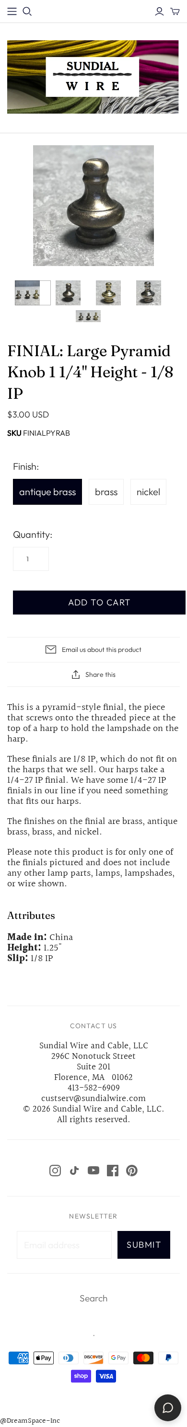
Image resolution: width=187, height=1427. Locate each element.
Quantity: (32, 534)
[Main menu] (12, 11)
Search (93, 1298)
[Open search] (27, 11)
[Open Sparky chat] (167, 1407)
